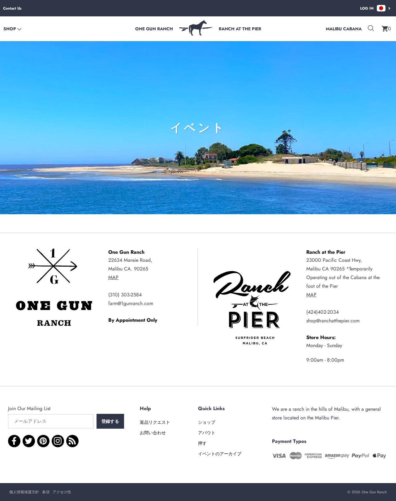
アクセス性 (62, 492)
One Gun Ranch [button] (154, 28)
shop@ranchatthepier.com (332, 320)
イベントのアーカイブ (219, 454)
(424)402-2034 (322, 312)
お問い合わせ (153, 433)
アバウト (206, 433)
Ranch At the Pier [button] (240, 28)
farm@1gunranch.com (130, 303)
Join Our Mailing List (29, 408)
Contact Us (12, 8)
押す (202, 443)
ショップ (206, 422)
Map (113, 277)
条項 (46, 492)
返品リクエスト (155, 422)
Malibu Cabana (344, 28)
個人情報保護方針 (24, 492)
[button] (386, 29)
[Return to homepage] (196, 33)
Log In (367, 8)
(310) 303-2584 (125, 294)
